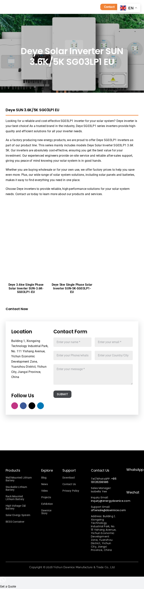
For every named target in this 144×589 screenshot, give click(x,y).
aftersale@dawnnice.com (108, 510)
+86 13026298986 (103, 480)
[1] (43, 205)
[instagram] (14, 405)
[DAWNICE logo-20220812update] (37, 6)
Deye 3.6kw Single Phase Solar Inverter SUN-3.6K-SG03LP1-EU (26, 288)
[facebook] (23, 405)
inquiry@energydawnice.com (110, 501)
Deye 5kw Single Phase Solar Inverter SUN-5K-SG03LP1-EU (72, 288)
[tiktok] (31, 405)
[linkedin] (40, 405)
